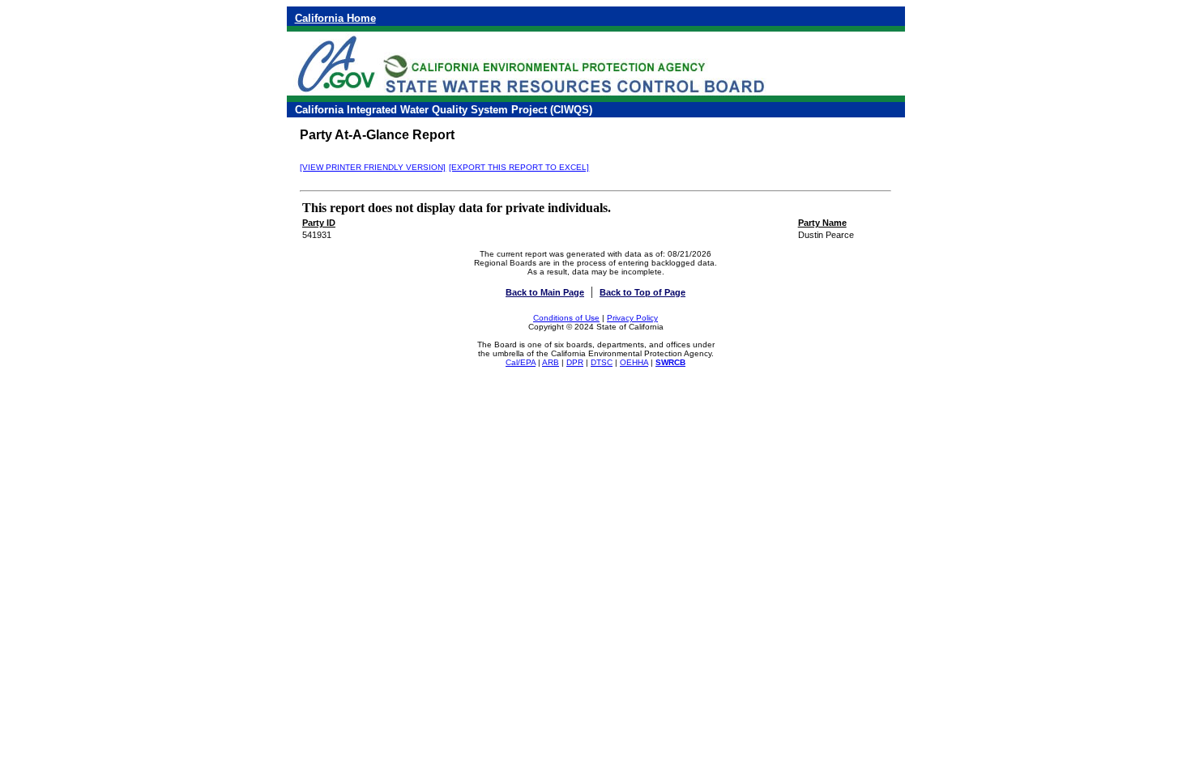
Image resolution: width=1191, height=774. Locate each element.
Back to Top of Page (642, 292)
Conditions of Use (566, 317)
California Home (335, 18)
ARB (550, 362)
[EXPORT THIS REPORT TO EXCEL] (519, 167)
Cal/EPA (521, 362)
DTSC (602, 362)
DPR (574, 362)
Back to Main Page (545, 292)
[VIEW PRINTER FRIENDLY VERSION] (373, 167)
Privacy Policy (632, 317)
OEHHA (634, 362)
